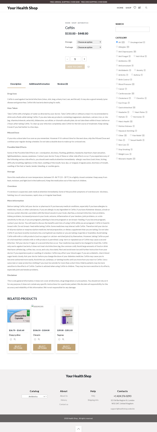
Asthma (137, 75)
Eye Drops (122, 103)
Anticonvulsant (124, 65)
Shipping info (93, 400)
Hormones (137, 117)
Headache (122, 112)
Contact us (63, 404)
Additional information (39, 84)
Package (69, 47)
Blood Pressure (124, 84)
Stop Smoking (124, 149)
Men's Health (124, 121)
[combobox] (34, 396)
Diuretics (140, 98)
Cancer (121, 89)
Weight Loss (123, 154)
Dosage (68, 42)
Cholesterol (123, 98)
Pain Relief (137, 135)
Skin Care (122, 145)
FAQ (93, 396)
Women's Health (125, 159)
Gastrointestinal (125, 107)
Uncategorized (136, 42)
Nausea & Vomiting (126, 131)
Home (120, 7)
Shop (128, 7)
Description (15, 84)
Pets (120, 140)
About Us (64, 396)
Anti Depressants (125, 51)
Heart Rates (140, 112)
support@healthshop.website (123, 409)
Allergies (122, 47)
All (119, 42)
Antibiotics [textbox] (37, 396)
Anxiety (140, 70)
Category (121, 38)
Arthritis (122, 75)
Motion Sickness (125, 126)
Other (121, 135)
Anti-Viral (140, 56)
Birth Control (124, 79)
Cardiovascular (124, 93)
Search (120, 24)
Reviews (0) (63, 84)
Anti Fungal (123, 56)
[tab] (16, 84)
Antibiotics (83, 23)
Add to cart (75, 66)
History (64, 400)
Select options (18, 347)
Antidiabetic (123, 70)
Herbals (121, 117)
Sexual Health (136, 140)
